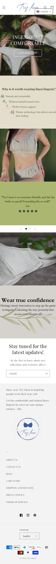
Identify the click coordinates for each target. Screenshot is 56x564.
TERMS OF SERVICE (17, 502)
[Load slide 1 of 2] (26, 229)
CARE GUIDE (13, 480)
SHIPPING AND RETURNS (20, 487)
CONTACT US (13, 466)
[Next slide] (35, 228)
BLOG (9, 473)
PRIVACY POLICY (15, 494)
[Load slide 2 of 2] (30, 229)
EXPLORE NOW (28, 52)
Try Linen (31, 558)
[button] (3, 7)
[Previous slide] (20, 228)
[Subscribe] (46, 373)
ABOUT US (12, 459)
